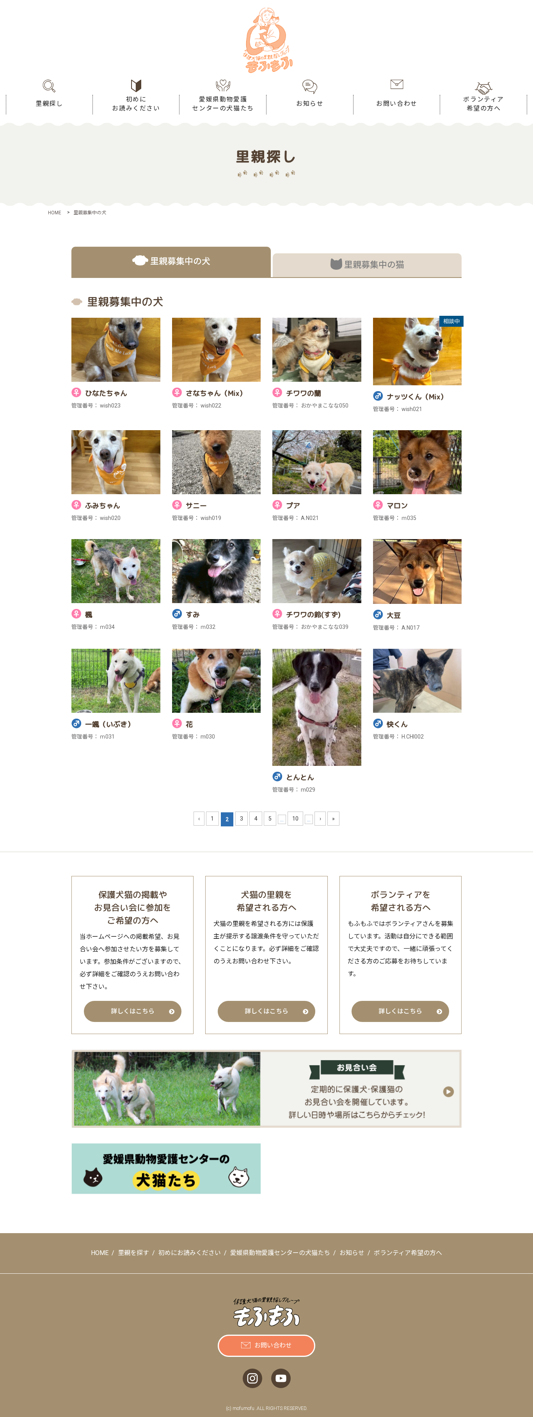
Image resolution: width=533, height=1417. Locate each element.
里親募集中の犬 (180, 261)
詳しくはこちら (133, 1011)
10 (295, 818)
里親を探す (133, 1253)
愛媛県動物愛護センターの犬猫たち (280, 1253)
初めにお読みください (189, 1253)
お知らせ (351, 1253)
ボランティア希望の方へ (408, 1253)
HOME (99, 1253)
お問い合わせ (273, 1345)
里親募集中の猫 (374, 265)
